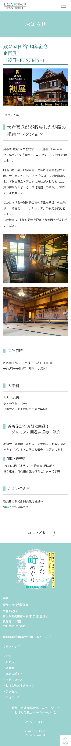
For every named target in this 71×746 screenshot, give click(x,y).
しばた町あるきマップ (20, 685)
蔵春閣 (10, 668)
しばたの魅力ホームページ (34, 712)
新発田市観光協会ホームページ (34, 707)
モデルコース (14, 679)
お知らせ (11, 662)
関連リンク (13, 697)
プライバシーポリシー (35, 722)
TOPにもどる (35, 532)
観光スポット (14, 673)
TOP (8, 656)
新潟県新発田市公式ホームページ (26, 636)
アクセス (11, 691)
